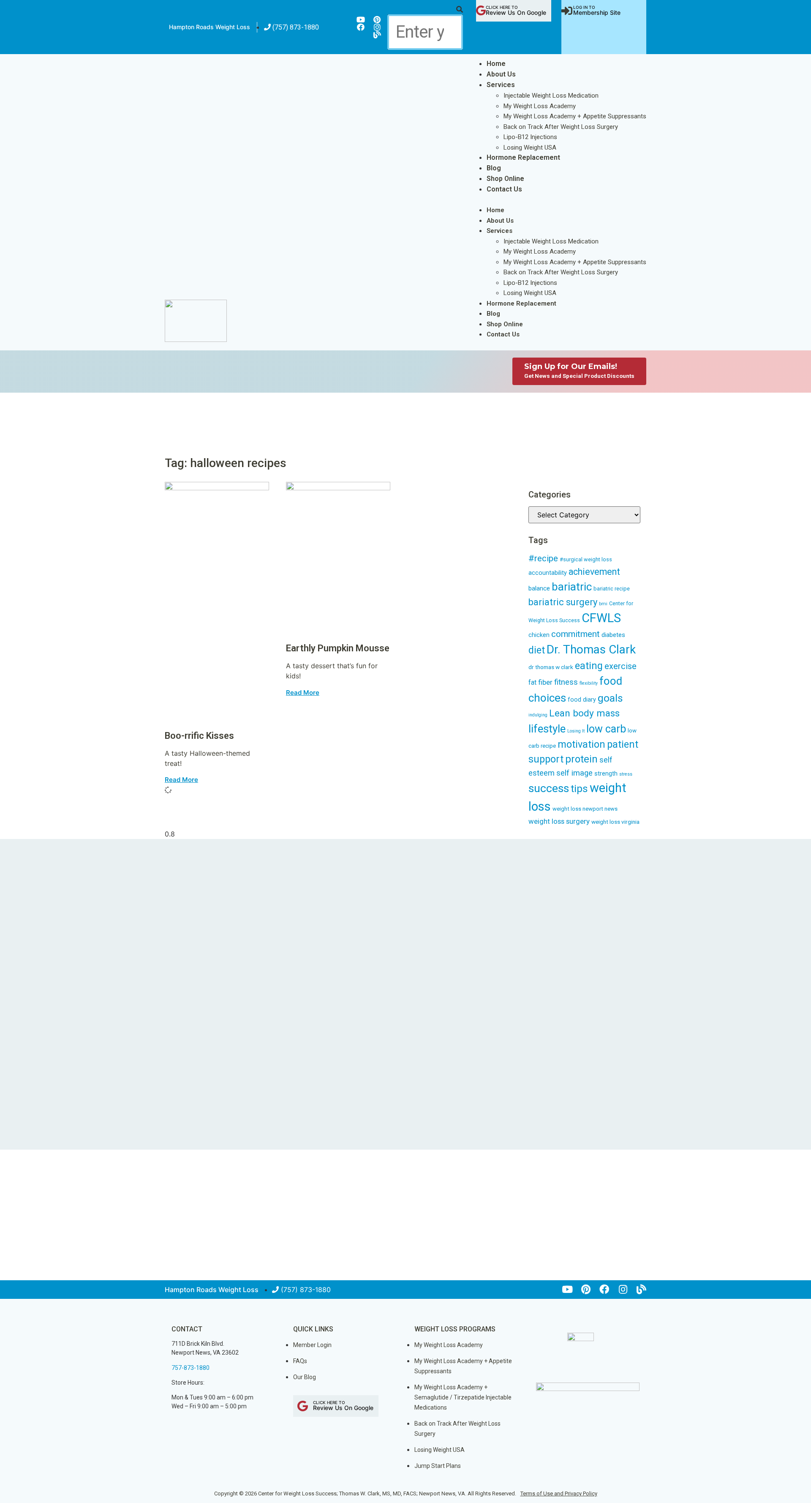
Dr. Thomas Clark (591, 649)
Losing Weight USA (529, 147)
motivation (581, 744)
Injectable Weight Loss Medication (551, 95)
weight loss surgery (559, 821)
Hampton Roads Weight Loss (209, 26)
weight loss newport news (585, 809)
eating (589, 666)
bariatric (572, 586)
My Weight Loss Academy (539, 106)
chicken (539, 634)
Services (501, 85)
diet (536, 650)
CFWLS (601, 618)
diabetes (613, 635)
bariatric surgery (562, 602)
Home (496, 64)
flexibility (589, 683)
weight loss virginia (615, 821)
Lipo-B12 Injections (530, 137)
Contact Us (504, 189)
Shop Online (505, 179)
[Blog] (377, 34)
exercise (620, 666)
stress (625, 774)
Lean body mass (584, 713)
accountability (547, 573)
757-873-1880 (190, 1367)
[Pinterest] (377, 19)
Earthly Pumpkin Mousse (337, 648)
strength (606, 773)
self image (574, 773)
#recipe (543, 558)
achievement (594, 571)
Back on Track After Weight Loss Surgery (560, 127)
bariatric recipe (611, 588)
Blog (494, 168)
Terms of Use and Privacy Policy (558, 1493)
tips (579, 788)
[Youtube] (361, 19)
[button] (425, 9)
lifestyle (547, 728)
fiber (545, 682)
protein (581, 759)
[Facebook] (361, 27)
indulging (537, 715)
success (548, 788)
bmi (603, 604)
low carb (606, 729)
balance (539, 588)
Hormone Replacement (523, 157)
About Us (501, 74)
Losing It (576, 731)
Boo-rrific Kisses (199, 735)
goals (610, 698)
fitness (566, 682)
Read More (181, 780)
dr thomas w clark (550, 667)
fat (532, 682)
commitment (575, 634)
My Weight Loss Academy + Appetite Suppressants (574, 116)
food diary (582, 699)
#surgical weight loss (586, 559)
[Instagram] (377, 27)
